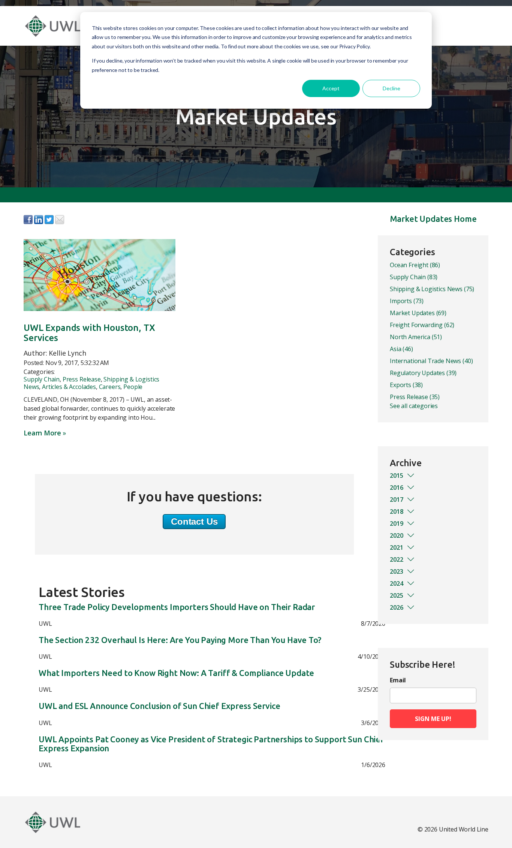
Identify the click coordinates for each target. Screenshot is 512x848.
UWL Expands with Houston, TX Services (89, 332)
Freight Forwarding (422, 325)
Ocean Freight (415, 265)
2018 (396, 511)
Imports (407, 301)
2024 (396, 583)
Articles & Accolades (69, 387)
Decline (391, 88)
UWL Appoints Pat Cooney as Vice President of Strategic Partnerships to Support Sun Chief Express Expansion (211, 744)
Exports (406, 385)
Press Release (82, 379)
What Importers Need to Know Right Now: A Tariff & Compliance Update (176, 673)
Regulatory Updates (423, 373)
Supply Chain (42, 379)
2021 (396, 547)
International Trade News (431, 361)
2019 (396, 523)
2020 (396, 535)
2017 (396, 499)
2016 (396, 487)
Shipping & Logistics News (432, 289)
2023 (396, 571)
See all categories (414, 406)
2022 (396, 559)
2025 (396, 595)
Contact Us (194, 521)
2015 (396, 475)
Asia (401, 349)
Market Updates (418, 313)
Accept (331, 88)
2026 (396, 607)
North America (416, 337)
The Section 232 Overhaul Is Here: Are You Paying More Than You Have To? (180, 640)
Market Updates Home (433, 218)
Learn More (42, 432)
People (132, 387)
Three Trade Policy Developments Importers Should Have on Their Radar (177, 607)
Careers (110, 387)
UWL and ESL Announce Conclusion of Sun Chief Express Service (159, 705)
